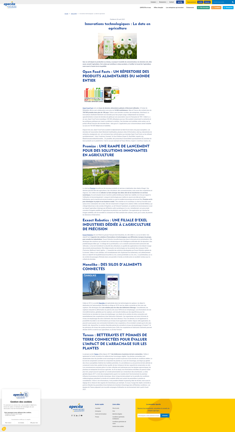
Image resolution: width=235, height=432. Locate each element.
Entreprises (229, 7)
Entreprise (98, 411)
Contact (171, 2)
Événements (190, 7)
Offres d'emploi (158, 7)
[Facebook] (72, 415)
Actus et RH (74, 13)
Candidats (217, 7)
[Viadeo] (79, 415)
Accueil (66, 13)
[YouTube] (81, 415)
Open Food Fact (88, 108)
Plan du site (115, 408)
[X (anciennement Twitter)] (74, 415)
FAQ (113, 411)
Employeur (207, 2)
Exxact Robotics (88, 235)
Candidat (200, 2)
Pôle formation (204, 7)
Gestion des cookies (118, 426)
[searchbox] (221, 2)
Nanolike (102, 303)
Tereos (96, 354)
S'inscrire (165, 415)
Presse (97, 417)
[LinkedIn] (76, 415)
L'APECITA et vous (145, 7)
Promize (92, 188)
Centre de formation (100, 414)
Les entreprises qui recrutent (175, 7)
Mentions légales (117, 414)
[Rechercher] (233, 2)
